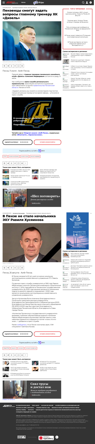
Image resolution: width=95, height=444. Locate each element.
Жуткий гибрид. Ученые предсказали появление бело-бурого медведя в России (81, 55)
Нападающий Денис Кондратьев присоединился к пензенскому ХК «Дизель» (50, 177)
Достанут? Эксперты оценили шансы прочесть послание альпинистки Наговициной (81, 267)
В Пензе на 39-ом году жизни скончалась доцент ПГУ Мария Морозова (20, 363)
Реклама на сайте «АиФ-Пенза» (25, 407)
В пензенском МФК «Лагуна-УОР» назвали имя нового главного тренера (20, 171)
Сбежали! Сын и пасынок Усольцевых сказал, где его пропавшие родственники (81, 74)
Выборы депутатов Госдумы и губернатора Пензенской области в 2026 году (58, 409)
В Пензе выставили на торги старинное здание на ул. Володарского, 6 (77, 43)
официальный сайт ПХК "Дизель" (12, 61)
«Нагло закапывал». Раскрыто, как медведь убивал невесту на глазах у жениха (81, 86)
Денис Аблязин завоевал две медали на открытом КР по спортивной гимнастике (48, 171)
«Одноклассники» (35, 135)
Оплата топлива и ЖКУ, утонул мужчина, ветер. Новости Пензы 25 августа (77, 14)
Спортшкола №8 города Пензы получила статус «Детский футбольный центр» (20, 183)
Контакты (31, 409)
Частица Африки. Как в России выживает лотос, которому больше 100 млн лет (81, 273)
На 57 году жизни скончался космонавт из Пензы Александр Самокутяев (20, 369)
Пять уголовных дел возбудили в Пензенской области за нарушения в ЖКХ (77, 28)
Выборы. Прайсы (21, 409)
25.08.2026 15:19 (7, 213)
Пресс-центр (35, 405)
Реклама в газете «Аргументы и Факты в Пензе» (66, 407)
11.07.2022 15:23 (7, 7)
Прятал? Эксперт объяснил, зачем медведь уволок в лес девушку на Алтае (80, 80)
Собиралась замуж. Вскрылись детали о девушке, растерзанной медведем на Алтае (80, 279)
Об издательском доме (23, 405)
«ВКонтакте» (22, 135)
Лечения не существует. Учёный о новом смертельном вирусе (80, 60)
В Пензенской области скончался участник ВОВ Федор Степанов (20, 374)
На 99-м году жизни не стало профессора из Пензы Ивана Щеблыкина (48, 369)
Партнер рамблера (32, 437)
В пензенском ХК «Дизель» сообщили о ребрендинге (33, 119)
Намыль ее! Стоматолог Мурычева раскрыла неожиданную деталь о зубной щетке (81, 261)
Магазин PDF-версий (47, 405)
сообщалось (21, 325)
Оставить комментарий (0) (47, 142)
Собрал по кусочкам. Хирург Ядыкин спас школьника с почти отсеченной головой (81, 67)
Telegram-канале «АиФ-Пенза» (36, 133)
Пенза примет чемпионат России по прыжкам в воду (20, 176)
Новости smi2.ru (9, 208)
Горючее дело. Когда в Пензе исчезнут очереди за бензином (77, 21)
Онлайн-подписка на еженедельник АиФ (67, 405)
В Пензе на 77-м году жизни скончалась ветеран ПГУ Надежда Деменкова (50, 363)
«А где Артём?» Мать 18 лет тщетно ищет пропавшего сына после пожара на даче (81, 286)
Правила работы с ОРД (43, 407)
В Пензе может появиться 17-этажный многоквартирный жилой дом (77, 36)
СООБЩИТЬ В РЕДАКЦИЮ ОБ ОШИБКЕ (26, 412)
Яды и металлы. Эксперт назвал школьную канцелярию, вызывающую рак (80, 255)
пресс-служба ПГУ (8, 263)
